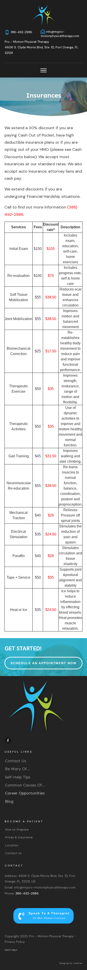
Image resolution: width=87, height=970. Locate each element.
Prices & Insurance (19, 837)
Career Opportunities (25, 793)
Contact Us (15, 760)
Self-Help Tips (17, 777)
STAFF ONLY (11, 950)
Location (12, 845)
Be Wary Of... (17, 768)
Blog (9, 801)
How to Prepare (17, 829)
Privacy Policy (15, 942)
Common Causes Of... (25, 785)
